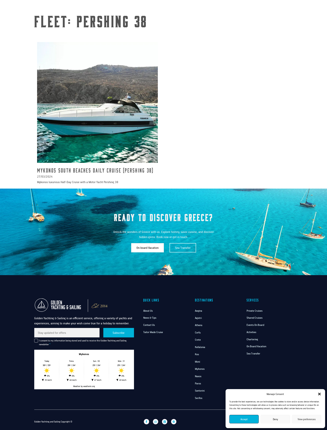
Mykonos (200, 369)
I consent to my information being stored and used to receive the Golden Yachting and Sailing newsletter (82, 342)
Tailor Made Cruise (153, 332)
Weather (76, 386)
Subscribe (119, 333)
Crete (198, 339)
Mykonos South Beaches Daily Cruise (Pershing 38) (95, 170)
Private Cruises (254, 310)
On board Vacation (147, 248)
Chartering (252, 339)
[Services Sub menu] (250, 7)
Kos (197, 354)
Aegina (198, 310)
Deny (275, 419)
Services (242, 7)
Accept (244, 419)
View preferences (307, 419)
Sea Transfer (183, 248)
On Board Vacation (256, 346)
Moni (197, 361)
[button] (319, 394)
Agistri (198, 318)
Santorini (200, 390)
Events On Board (255, 325)
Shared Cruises (254, 317)
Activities (251, 332)
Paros (198, 383)
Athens (198, 325)
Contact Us (263, 7)
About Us (148, 310)
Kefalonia (200, 347)
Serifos (198, 398)
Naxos (198, 376)
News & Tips (149, 317)
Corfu (198, 332)
